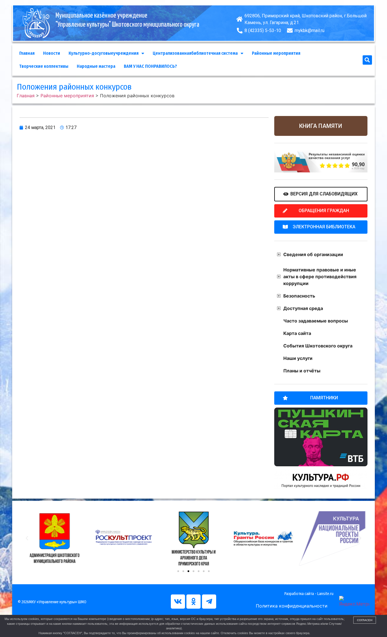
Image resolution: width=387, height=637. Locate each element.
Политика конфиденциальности (292, 606)
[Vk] (178, 601)
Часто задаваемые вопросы (315, 321)
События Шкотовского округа (317, 346)
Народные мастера (96, 66)
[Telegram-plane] (209, 601)
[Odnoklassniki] (193, 601)
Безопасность (299, 296)
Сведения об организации (313, 254)
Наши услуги (297, 358)
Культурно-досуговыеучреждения (104, 53)
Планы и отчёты (301, 371)
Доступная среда (303, 308)
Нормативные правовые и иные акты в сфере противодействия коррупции (319, 276)
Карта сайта (297, 333)
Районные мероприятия (276, 53)
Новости (51, 53)
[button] (367, 60)
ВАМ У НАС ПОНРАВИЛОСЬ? (150, 66)
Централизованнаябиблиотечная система (195, 53)
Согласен (364, 620)
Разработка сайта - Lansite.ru (308, 593)
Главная (27, 53)
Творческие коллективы (43, 66)
